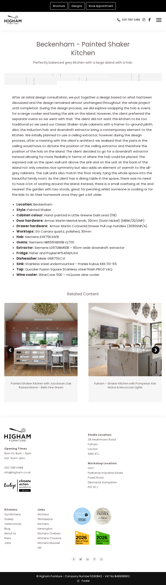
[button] (10, 350)
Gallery (9, 519)
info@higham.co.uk (17, 472)
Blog (7, 528)
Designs (77, 6)
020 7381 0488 (13, 467)
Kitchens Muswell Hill (49, 545)
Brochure (59, 6)
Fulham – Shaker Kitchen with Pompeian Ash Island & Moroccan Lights (125, 385)
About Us (10, 533)
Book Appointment (101, 6)
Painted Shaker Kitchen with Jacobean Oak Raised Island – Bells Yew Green (41, 385)
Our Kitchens (12, 514)
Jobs (7, 543)
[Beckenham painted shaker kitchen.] (56, 75)
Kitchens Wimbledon (45, 517)
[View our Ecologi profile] (26, 488)
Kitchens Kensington (45, 526)
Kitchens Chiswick (49, 538)
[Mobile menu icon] (159, 20)
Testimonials (12, 524)
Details (41, 339)
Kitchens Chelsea (49, 533)
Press (7, 538)
